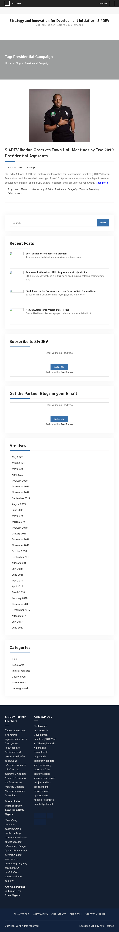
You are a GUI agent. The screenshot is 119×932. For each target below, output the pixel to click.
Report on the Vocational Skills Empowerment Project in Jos (56, 272)
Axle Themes (107, 925)
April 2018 (17, 586)
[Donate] (43, 822)
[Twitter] (43, 815)
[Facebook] (37, 815)
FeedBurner (66, 372)
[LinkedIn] (37, 822)
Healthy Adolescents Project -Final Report (47, 309)
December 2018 (20, 539)
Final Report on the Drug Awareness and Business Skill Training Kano (61, 291)
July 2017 (17, 621)
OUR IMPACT (58, 914)
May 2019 (17, 515)
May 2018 (17, 580)
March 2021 (18, 463)
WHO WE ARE (21, 914)
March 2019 (18, 521)
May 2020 (17, 468)
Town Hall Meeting (89, 189)
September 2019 (21, 498)
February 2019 (20, 527)
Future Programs (21, 670)
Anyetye (31, 167)
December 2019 (20, 486)
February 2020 (20, 480)
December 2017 (20, 604)
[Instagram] (50, 815)
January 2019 (19, 533)
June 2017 (17, 627)
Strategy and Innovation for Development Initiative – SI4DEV (59, 20)
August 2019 (19, 504)
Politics (49, 189)
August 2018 (19, 563)
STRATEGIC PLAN (95, 914)
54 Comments (15, 193)
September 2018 (21, 557)
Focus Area (18, 664)
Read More (102, 182)
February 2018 (20, 598)
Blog (10, 189)
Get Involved (19, 676)
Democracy (38, 189)
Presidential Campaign (66, 189)
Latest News (20, 189)
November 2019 (20, 492)
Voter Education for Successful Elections (47, 253)
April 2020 (17, 474)
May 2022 (17, 457)
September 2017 (21, 610)
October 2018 (19, 551)
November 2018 (20, 545)
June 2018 (17, 574)
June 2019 (17, 510)
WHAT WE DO (40, 914)
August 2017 (19, 615)
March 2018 (18, 592)
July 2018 (17, 568)
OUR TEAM (76, 914)
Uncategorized (20, 688)
